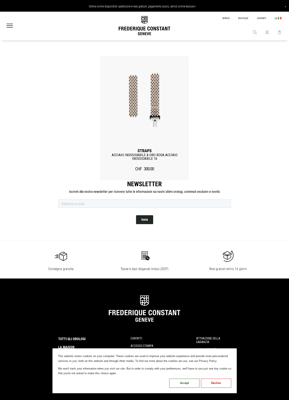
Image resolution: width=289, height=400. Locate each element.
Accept (184, 383)
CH (276, 18)
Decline (216, 383)
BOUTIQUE (243, 18)
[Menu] (9, 26)
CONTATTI (261, 18)
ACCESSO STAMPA (142, 346)
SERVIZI (226, 18)
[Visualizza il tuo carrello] (279, 32)
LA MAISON (66, 347)
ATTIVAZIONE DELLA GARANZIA (208, 340)
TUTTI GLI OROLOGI (71, 339)
